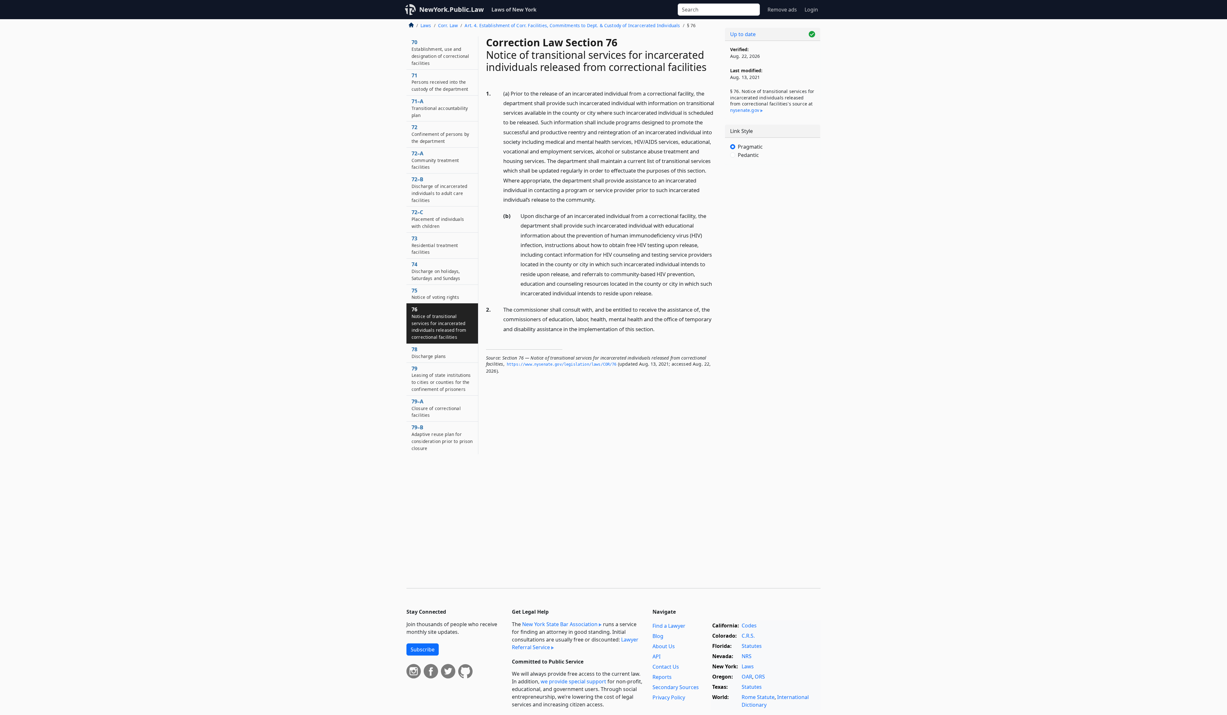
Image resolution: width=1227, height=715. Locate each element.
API (656, 656)
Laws (426, 25)
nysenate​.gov (744, 110)
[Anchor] (599, 199)
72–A (435, 160)
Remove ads (782, 9)
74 (436, 271)
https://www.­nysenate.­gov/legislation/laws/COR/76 (562, 364)
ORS (760, 676)
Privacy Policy (668, 697)
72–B (439, 189)
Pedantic (748, 155)
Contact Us (665, 666)
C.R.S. (748, 635)
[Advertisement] (773, 270)
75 (435, 293)
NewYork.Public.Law (451, 9)
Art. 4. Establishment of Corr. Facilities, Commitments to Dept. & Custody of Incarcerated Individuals (572, 25)
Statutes (752, 645)
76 (439, 323)
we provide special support (573, 681)
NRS (747, 656)
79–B (442, 437)
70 (440, 52)
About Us (663, 646)
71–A (440, 108)
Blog (657, 636)
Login (811, 9)
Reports (662, 676)
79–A (436, 408)
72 (440, 134)
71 (440, 82)
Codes (749, 625)
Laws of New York (513, 9)
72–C (438, 219)
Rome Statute (758, 697)
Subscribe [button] (423, 649)
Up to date (743, 34)
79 (441, 378)
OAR (747, 676)
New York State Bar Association (560, 624)
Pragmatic (750, 146)
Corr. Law (448, 25)
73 (435, 245)
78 (429, 352)
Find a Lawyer (668, 625)
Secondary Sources (675, 687)
